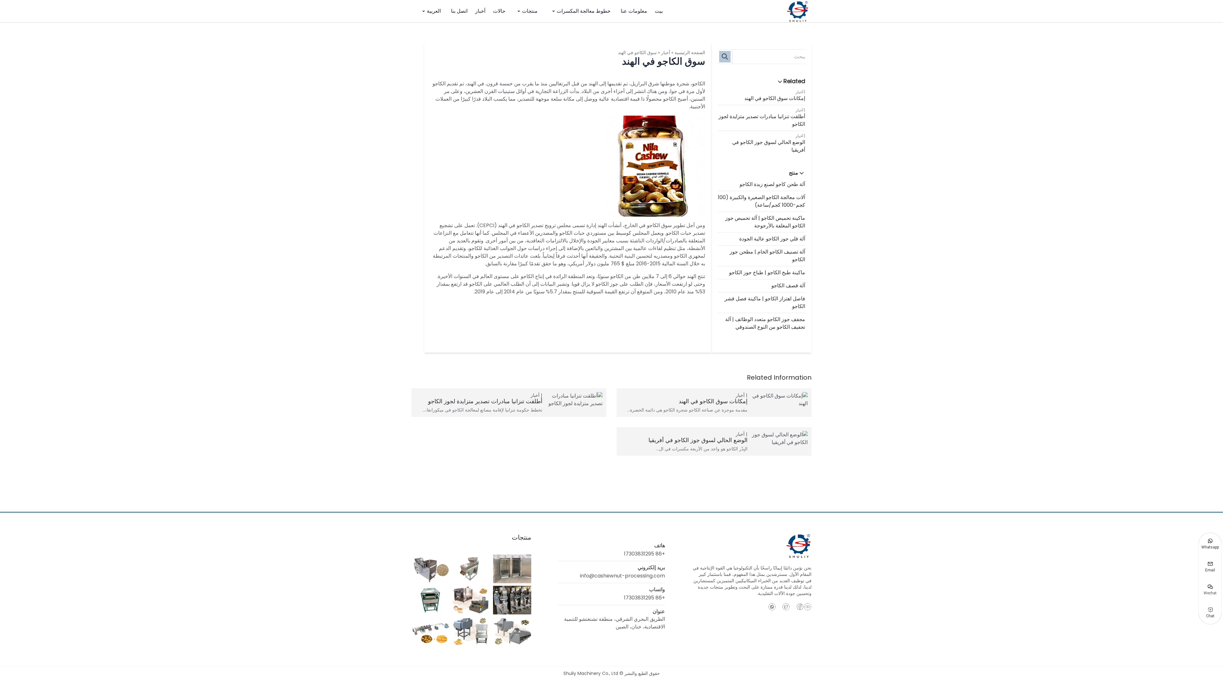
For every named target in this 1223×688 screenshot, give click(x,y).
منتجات (530, 11)
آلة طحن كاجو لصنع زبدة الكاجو (772, 184)
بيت (659, 11)
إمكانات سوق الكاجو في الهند (774, 98)
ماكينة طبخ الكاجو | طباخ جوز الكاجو (767, 272)
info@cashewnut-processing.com (622, 575)
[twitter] (786, 607)
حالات (499, 11)
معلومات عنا (634, 11)
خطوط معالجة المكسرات (584, 11)
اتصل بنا (459, 11)
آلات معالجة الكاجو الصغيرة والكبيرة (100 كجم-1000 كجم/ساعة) (761, 201)
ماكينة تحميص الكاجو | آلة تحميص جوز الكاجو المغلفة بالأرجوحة (765, 221)
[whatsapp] (772, 607)
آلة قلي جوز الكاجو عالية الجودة (772, 238)
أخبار (480, 11)
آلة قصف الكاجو (788, 285)
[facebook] (800, 607)
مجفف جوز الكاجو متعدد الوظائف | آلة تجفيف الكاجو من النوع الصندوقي (765, 323)
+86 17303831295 (644, 553)
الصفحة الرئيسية (690, 52)
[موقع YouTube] (808, 607)
